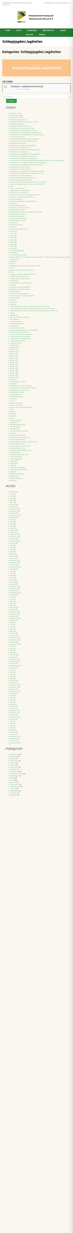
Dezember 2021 (15, 612)
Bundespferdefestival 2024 (18, 229)
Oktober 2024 (14, 539)
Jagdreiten (13, 304)
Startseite (13, 414)
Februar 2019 (14, 681)
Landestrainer (14, 345)
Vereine (12, 789)
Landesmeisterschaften (17, 341)
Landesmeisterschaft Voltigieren (20, 339)
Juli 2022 (12, 597)
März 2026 (13, 502)
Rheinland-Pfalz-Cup (16, 396)
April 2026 (13, 500)
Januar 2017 (14, 734)
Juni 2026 (13, 496)
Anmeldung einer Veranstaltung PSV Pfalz (23, 130)
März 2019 (13, 678)
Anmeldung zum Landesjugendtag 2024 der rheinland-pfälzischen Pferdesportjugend (37, 160)
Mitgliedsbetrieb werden (17, 382)
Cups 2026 (13, 248)
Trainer (12, 418)
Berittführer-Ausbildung (17, 216)
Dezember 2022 (15, 586)
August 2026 (14, 492)
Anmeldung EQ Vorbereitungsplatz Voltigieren (24, 139)
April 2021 (13, 629)
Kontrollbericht (14, 319)
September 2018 (15, 691)
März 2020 (13, 653)
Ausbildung (32, 30)
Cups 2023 (13, 242)
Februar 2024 (14, 556)
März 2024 (13, 554)
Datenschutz (65, 3)
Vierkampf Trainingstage (17, 467)
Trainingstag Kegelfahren (18, 424)
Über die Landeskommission (19, 431)
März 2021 (13, 631)
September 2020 (15, 644)
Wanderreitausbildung (17, 474)
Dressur (12, 263)
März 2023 (13, 580)
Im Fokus (29, 35)
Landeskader (14, 326)
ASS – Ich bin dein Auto (17, 188)
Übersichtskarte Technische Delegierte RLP (24, 442)
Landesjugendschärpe (17, 323)
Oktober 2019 (14, 663)
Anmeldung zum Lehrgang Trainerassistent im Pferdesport (28, 163)
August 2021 (14, 620)
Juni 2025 (13, 522)
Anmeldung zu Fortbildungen (19, 152)
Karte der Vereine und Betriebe (20, 317)
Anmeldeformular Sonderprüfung (20, 126)
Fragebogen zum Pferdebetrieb (20, 287)
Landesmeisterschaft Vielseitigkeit (21, 334)
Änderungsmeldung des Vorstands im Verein (24, 122)
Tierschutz (13, 416)
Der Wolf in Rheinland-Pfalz (18, 255)
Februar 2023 (14, 582)
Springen (13, 412)
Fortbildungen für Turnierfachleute (21, 283)
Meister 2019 (14, 364)
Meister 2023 (14, 371)
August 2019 (14, 668)
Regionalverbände (15, 394)
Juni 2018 (13, 698)
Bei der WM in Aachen (19, 837)
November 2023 (15, 562)
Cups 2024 (13, 244)
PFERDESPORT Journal (17, 392)
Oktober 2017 (14, 715)
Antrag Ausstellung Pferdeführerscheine (22, 178)
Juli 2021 (12, 623)
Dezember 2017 (15, 711)
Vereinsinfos (14, 461)
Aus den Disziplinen (16, 199)
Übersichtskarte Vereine (17, 448)
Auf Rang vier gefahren (20, 911)
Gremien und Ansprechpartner (19, 293)
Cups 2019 (13, 233)
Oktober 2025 (14, 513)
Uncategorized (14, 786)
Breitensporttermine (16, 225)
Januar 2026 (14, 507)
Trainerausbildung (15, 420)
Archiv (12, 186)
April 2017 (13, 728)
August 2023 (14, 569)
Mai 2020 (12, 650)
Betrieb (12, 759)
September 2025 (15, 515)
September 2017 (15, 717)
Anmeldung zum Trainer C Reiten (20, 169)
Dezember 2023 (15, 560)
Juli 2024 (12, 545)
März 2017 (13, 730)
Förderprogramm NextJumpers (20, 278)
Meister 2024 (14, 373)
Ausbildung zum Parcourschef (19, 208)
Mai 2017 (12, 726)
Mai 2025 (12, 524)
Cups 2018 (13, 231)
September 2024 (15, 541)
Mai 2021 (12, 627)
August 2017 (14, 719)
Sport (18, 30)
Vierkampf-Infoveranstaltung (19, 469)
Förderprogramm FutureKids (19, 276)
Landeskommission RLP (17, 328)
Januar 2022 (14, 610)
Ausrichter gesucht (18, 847)
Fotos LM (13, 285)
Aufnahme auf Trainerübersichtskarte (22, 197)
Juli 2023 (12, 571)
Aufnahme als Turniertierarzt (19, 193)
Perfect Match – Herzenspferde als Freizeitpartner (23, 864)
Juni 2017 (13, 723)
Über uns (13, 433)
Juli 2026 (12, 494)
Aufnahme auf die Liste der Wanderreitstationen (25, 195)
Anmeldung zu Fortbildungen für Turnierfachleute (25, 154)
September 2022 (15, 593)
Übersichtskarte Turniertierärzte (20, 446)
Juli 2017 (12, 721)
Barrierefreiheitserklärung (18, 214)
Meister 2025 (14, 375)
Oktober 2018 (14, 689)
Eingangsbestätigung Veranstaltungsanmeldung (25, 266)
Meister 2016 (14, 358)
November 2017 (15, 713)
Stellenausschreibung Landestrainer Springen (20, 889)
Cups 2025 (13, 246)
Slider (12, 778)
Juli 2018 (12, 696)
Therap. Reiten (14, 784)
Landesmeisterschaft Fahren (19, 332)
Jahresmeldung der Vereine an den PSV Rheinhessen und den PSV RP (32, 309)
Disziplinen (13, 261)
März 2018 (13, 704)
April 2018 (13, 702)
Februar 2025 (14, 530)
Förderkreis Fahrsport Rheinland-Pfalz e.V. (23, 274)
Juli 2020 (12, 646)
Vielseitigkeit (14, 463)
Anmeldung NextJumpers (18, 143)
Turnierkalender (15, 429)
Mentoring (13, 379)
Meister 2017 (14, 360)
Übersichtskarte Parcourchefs (19, 437)
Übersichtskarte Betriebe (18, 435)
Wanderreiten (14, 476)
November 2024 (15, 537)
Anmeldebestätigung (16, 124)
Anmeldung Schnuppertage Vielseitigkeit (23, 145)
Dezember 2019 (15, 659)
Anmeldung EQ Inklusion (17, 137)
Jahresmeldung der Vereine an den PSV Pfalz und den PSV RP (30, 306)
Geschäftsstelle (15, 291)
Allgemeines (14, 754)
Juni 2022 (13, 599)
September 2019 (15, 666)
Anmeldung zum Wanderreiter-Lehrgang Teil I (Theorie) (27, 171)
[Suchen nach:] (38, 97)
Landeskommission (16, 774)
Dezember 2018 (15, 685)
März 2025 (13, 528)
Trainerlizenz (14, 422)
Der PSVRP (13, 253)
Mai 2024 (12, 550)
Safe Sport (13, 399)
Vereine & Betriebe (16, 457)
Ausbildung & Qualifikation (18, 205)
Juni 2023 (13, 573)
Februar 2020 (14, 655)
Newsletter (13, 384)
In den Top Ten (17, 921)
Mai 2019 (12, 674)
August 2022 (14, 595)
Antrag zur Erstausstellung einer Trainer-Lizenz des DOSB (28, 182)
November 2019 (15, 661)
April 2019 (13, 676)
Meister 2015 (14, 356)
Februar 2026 (14, 504)
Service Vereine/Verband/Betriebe (21, 407)
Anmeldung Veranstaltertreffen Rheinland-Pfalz (25, 150)
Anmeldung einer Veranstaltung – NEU (22, 128)
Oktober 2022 (14, 590)
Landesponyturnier (16, 343)
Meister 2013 (14, 351)
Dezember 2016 (15, 736)
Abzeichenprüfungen (16, 115)
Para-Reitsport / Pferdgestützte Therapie (23, 388)
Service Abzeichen (16, 403)
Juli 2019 (12, 670)
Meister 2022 (14, 369)
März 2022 (13, 605)
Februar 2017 (14, 732)
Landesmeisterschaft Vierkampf (20, 336)
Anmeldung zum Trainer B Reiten (20, 167)
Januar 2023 (14, 584)
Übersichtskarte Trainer (17, 444)
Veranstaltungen (15, 452)
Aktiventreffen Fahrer (16, 117)
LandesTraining (14, 347)
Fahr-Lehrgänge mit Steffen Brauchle (21, 270)
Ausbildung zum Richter (17, 210)
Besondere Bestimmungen (18, 218)
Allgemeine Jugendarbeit (18, 120)
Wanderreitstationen (16, 478)
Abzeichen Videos (16, 113)
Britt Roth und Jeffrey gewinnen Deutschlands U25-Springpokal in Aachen (23, 814)
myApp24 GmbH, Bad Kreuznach (22, 1226)
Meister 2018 (14, 362)
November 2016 (15, 739)
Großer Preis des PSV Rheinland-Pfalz (22, 296)
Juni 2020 (13, 648)
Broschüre (13, 227)
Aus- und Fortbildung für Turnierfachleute (23, 201)
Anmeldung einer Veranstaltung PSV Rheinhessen (25, 132)
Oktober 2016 (14, 741)
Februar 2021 (14, 633)
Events (12, 268)
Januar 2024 (14, 558)
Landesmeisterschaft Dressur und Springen (24, 330)
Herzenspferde (15, 298)
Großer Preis (14, 767)
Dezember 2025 (15, 509)
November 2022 (15, 588)
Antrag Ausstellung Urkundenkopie (21, 180)
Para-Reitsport (14, 776)
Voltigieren (13, 472)
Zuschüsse (13, 480)
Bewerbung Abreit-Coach (18, 220)
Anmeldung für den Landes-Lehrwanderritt (23, 141)
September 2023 (15, 567)
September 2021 (15, 618)
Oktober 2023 (14, 565)
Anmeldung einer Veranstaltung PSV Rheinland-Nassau (27, 135)
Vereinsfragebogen (16, 459)
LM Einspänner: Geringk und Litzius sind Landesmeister (21, 827)
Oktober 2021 (14, 616)
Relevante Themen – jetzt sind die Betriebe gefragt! (22, 901)
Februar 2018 (14, 706)
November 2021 (15, 614)
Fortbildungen (14, 281)
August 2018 (14, 693)
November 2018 (15, 687)
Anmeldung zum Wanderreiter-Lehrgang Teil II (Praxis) (27, 173)
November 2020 (15, 640)
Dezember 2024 (15, 535)
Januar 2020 (14, 657)
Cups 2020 (13, 236)
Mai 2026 (12, 498)
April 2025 (13, 526)
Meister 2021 (14, 366)
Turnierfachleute (15, 427)
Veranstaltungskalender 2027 (19, 454)
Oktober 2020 (14, 642)
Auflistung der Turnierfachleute (19, 190)
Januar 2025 (14, 532)
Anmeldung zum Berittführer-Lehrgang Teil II (24, 158)
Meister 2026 (14, 377)
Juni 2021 (13, 625)
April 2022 (13, 603)
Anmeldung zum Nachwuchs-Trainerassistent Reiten (26, 165)
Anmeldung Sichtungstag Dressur (20, 147)
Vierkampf (13, 465)
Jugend (63, 30)
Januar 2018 (14, 708)
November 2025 (15, 511)
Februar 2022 (14, 608)
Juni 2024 (13, 547)
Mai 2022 (12, 601)
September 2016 (15, 743)
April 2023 (13, 577)
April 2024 (13, 552)
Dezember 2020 (15, 638)
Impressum (49, 3)
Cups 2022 (13, 240)
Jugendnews (14, 771)
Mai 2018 (12, 700)
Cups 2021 (13, 238)
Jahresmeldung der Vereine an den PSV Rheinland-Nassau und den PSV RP (34, 311)
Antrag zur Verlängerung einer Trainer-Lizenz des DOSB (27, 184)
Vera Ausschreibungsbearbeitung (20, 450)
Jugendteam (14, 315)
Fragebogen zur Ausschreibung (20, 289)
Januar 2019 (14, 683)
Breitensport (48, 30)
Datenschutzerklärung (17, 251)
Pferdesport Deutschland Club (19, 390)
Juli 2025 (12, 520)
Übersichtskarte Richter (17, 439)
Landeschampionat (16, 321)
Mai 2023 (12, 575)
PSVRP (7, 30)
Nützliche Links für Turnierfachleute (21, 386)
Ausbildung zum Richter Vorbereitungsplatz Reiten (26, 212)
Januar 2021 (14, 635)
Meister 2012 (14, 349)
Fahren (12, 272)
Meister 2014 (14, 354)
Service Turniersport (16, 405)
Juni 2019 (13, 672)
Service (42, 35)
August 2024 (14, 543)
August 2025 (14, 517)
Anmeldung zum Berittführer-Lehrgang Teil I (23, 156)
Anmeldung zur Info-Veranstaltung (20, 175)
